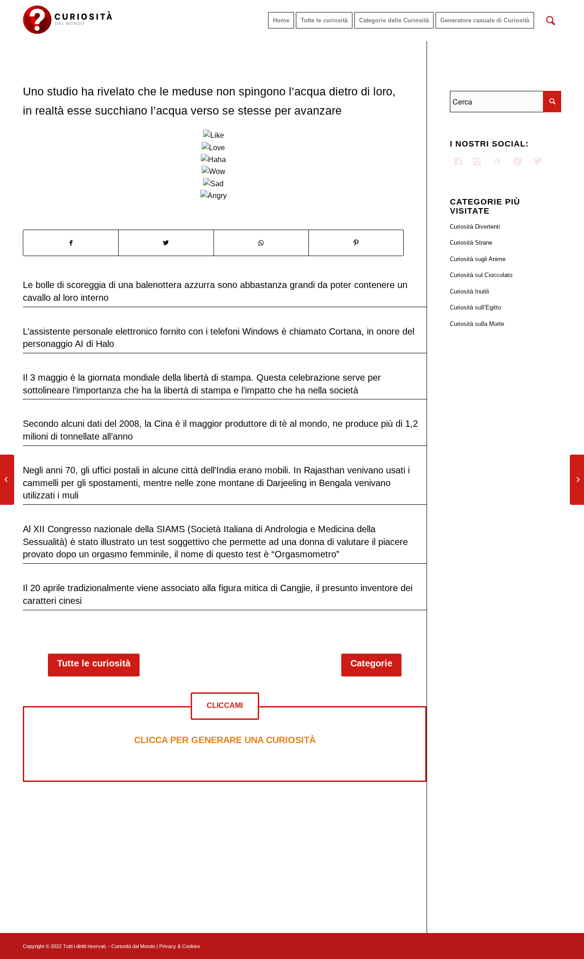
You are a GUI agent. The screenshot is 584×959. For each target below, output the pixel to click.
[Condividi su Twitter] (166, 243)
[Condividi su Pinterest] (356, 243)
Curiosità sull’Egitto (475, 307)
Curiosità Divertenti (475, 226)
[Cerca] (550, 20)
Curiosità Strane (471, 242)
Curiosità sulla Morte (477, 323)
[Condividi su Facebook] (70, 243)
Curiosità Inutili (469, 291)
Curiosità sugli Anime (478, 259)
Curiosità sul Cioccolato (481, 275)
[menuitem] (281, 20)
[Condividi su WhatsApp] (261, 243)
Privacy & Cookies (179, 946)
